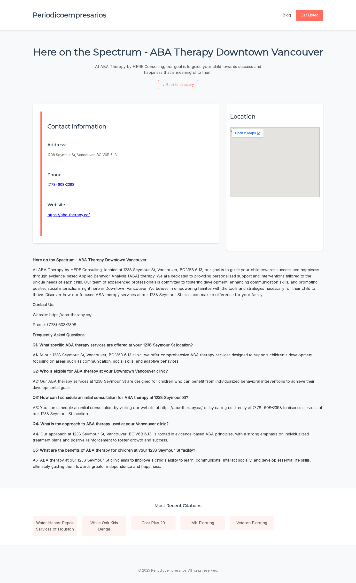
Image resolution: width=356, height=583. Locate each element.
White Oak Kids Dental (104, 525)
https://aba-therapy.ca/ (68, 214)
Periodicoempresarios (69, 15)
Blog (287, 15)
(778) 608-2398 (60, 184)
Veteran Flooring (251, 522)
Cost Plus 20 (153, 522)
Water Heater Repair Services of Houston (55, 525)
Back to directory (178, 84)
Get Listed (309, 15)
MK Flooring (202, 522)
